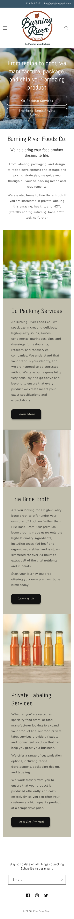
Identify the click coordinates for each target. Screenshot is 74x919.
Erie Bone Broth (42, 911)
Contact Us (26, 599)
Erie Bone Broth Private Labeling (37, 112)
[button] (5, 28)
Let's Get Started (30, 822)
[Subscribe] (61, 880)
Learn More (26, 414)
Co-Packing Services (37, 101)
